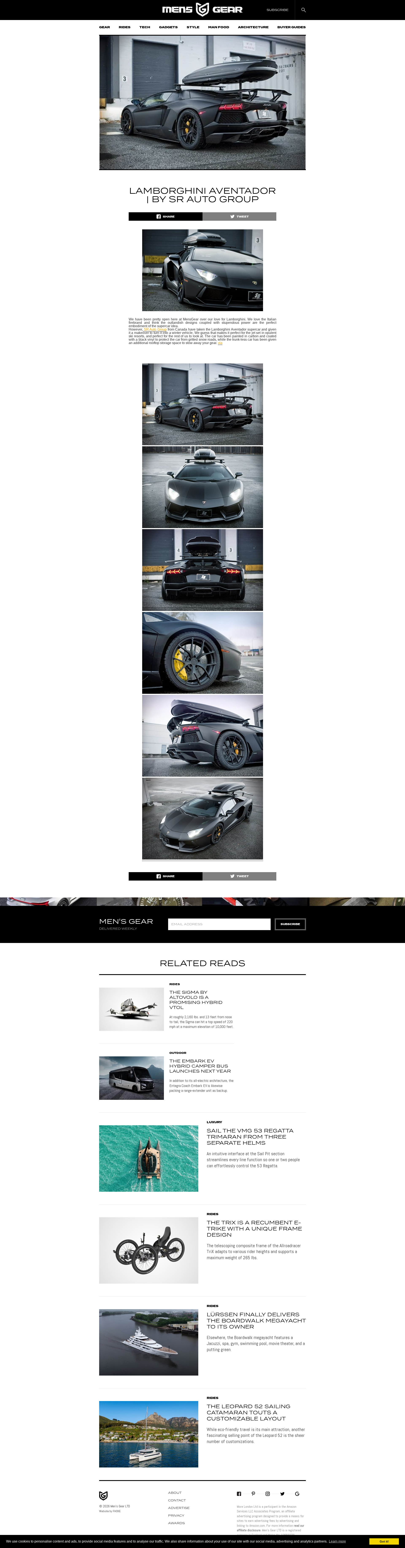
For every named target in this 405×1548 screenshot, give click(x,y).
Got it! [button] (384, 1541)
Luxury (214, 1122)
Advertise (179, 1508)
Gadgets (168, 27)
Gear (104, 27)
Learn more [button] (337, 1541)
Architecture (253, 27)
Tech (144, 27)
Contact (177, 1500)
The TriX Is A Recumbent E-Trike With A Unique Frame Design (254, 1229)
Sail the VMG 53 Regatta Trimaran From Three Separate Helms (250, 1137)
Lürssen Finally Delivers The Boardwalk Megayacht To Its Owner (256, 1321)
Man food (218, 27)
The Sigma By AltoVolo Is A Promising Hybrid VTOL (196, 1000)
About (175, 1493)
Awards (176, 1523)
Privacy (176, 1515)
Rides (125, 27)
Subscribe (290, 924)
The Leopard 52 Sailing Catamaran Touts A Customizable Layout (248, 1413)
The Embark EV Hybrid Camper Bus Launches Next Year (200, 1066)
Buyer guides (291, 27)
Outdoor (177, 1053)
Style (193, 27)
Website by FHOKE (110, 1511)
